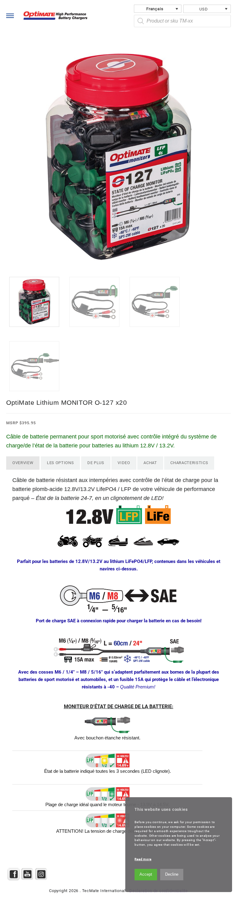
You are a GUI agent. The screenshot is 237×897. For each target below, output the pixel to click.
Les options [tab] (60, 462)
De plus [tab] (95, 462)
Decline (171, 874)
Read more (143, 859)
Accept (145, 874)
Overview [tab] (22, 462)
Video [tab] (124, 462)
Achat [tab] (150, 462)
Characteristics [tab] (189, 462)
